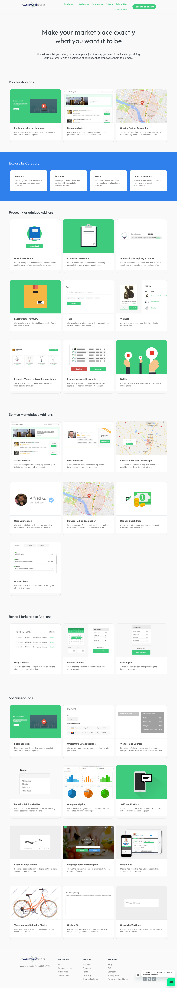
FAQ (109, 968)
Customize (84, 4)
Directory (87, 975)
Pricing (109, 4)
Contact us (112, 972)
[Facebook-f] (145, 979)
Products (87, 964)
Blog (110, 964)
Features (68, 4)
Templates (97, 4)
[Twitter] (149, 979)
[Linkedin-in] (154, 979)
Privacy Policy (114, 975)
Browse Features (90, 979)
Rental (85, 972)
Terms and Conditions (118, 979)
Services (87, 968)
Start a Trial (121, 9)
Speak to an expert (66, 968)
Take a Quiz (122, 4)
